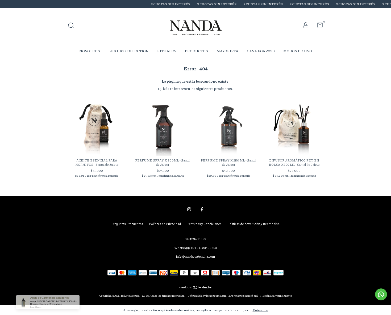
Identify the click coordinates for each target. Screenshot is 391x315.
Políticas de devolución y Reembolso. (253, 224)
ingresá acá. (251, 295)
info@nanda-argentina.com (195, 256)
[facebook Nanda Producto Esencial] (202, 209)
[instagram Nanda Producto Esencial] (189, 209)
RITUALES (166, 50)
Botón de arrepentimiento (277, 295)
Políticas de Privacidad (165, 224)
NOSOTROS (89, 50)
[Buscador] (73, 26)
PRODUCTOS (196, 50)
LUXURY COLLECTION (129, 50)
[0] (318, 26)
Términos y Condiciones (204, 224)
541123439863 (195, 239)
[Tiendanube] (195, 287)
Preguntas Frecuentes (127, 224)
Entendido (260, 310)
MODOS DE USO (297, 50)
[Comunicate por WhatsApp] (381, 294)
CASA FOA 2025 (261, 50)
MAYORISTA (227, 50)
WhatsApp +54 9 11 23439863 (195, 247)
